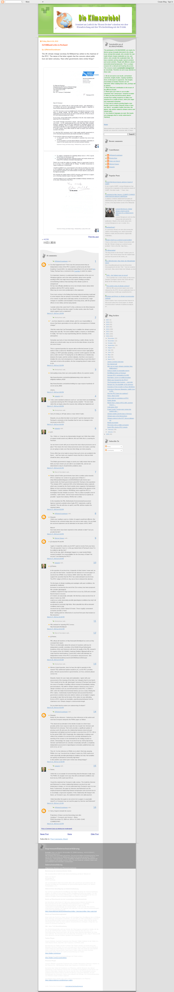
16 (94, 807)
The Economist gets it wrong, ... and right (120, 382)
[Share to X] (49, 242)
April (109, 357)
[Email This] (45, 242)
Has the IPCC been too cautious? (117, 393)
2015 (108, 324)
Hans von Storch (115, 161)
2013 (108, 329)
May (109, 354)
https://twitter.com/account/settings (56, 957)
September (111, 345)
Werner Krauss (59, 538)
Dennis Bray (113, 158)
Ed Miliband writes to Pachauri (55, 45)
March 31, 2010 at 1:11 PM (55, 803)
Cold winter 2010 (112, 407)
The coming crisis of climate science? (118, 286)
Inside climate (111, 400)
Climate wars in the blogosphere (117, 416)
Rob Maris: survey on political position (119, 377)
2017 (108, 320)
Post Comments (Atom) (59, 839)
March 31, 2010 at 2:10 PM (55, 823)
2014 (108, 327)
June (109, 352)
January (110, 432)
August (110, 347)
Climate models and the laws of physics (119, 413)
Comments (110, 450)
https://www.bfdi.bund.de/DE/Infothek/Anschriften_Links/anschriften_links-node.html (71, 911)
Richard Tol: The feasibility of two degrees (120, 384)
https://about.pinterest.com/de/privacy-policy (58, 980)
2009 (108, 434)
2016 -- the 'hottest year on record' (117, 275)
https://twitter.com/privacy (53, 953)
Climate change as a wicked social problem (118, 240)
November (111, 341)
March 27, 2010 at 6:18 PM (55, 534)
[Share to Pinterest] (54, 242)
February (111, 429)
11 (94, 621)
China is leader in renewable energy (118, 370)
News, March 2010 (113, 395)
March (110, 359)
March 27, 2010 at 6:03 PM (55, 509)
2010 (108, 336)
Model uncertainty (112, 422)
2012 (108, 331)
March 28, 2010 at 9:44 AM (55, 660)
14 (94, 711)
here (93, 269)
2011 (108, 334)
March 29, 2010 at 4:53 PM (55, 707)
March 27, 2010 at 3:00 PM (55, 392)
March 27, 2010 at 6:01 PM (55, 468)
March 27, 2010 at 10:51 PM (55, 629)
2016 (108, 322)
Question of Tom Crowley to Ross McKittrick (121, 387)
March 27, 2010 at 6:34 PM (55, 558)
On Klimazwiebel (110, 250)
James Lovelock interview (115, 361)
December (111, 338)
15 (94, 766)
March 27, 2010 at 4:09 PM (55, 406)
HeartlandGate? (110, 227)
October (110, 343)
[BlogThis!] (47, 242)
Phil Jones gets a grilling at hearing (118, 425)
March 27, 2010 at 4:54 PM (55, 424)
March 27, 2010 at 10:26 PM (55, 617)
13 (94, 664)
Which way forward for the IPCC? (117, 380)
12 (94, 633)
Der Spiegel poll (112, 364)
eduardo (57, 396)
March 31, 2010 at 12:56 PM (55, 761)
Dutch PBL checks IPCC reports (117, 427)
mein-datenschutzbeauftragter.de (74, 986)
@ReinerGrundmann (61, 261)
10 (94, 562)
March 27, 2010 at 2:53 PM (55, 365)
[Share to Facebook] (52, 242)
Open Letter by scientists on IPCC (118, 398)
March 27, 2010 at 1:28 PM (55, 313)
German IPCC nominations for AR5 (118, 375)
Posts (109, 446)
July (109, 350)
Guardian (77, 271)
